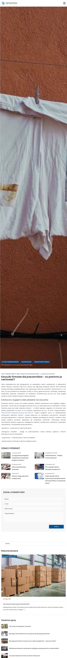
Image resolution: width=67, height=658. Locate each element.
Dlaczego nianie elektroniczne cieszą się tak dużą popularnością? (29, 634)
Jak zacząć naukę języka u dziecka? (20, 626)
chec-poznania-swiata (11, 361)
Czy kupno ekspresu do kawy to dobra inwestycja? (24, 656)
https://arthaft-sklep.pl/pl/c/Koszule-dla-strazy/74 (17, 413)
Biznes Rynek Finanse (42, 362)
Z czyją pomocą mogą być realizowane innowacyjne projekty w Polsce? (20, 458)
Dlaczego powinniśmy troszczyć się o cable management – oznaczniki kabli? (32, 641)
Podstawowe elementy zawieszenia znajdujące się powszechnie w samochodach (34, 648)
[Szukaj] (3, 543)
